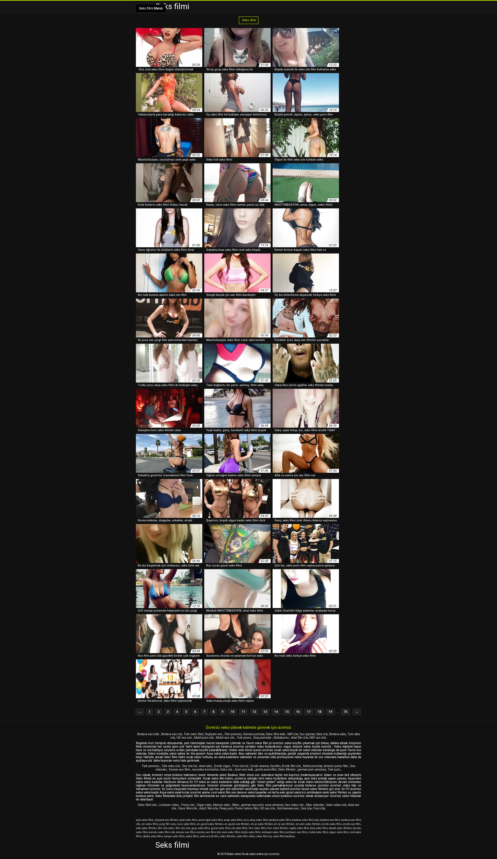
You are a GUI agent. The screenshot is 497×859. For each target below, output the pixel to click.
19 (330, 712)
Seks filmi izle (147, 805)
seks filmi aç (264, 836)
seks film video (246, 836)
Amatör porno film (336, 766)
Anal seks (206, 766)
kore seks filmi (231, 832)
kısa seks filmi (319, 828)
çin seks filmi (150, 824)
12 (254, 712)
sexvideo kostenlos (205, 769)
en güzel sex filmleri (236, 824)
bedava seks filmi (280, 819)
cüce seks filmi (186, 824)
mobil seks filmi (318, 832)
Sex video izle (294, 805)
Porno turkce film (246, 808)
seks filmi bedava (284, 836)
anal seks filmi (188, 819)
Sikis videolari (315, 805)
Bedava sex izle (171, 734)
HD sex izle (184, 737)
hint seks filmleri (277, 828)
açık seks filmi (144, 819)
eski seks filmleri (146, 828)
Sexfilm (275, 766)
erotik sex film (352, 824)
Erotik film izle (292, 766)
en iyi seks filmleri (262, 824)
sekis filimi (192, 836)
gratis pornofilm (266, 769)
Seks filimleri (287, 769)
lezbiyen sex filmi (296, 832)
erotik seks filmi (331, 824)
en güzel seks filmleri (210, 824)
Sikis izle (322, 734)
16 (298, 712)
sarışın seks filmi (174, 836)
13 (265, 712)
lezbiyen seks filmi (273, 832)
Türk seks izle (171, 766)
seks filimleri (227, 836)
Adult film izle (208, 808)
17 (308, 712)
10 (232, 712)
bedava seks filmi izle (305, 819)
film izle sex (183, 828)
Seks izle (226, 769)
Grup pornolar (262, 737)
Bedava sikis (337, 734)
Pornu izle (188, 805)
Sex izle (306, 808)
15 (287, 712)
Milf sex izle (317, 737)
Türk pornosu (151, 766)
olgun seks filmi (338, 832)
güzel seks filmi (220, 828)
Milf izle (292, 734)
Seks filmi (248, 20)
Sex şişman (307, 734)
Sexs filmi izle (188, 808)
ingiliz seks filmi (299, 828)
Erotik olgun (222, 766)
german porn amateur (311, 769)
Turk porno (244, 737)
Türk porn (334, 769)
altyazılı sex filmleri (166, 819)
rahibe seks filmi (152, 836)
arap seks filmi (233, 819)
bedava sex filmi (330, 819)
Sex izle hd (190, 766)
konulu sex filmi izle (209, 832)
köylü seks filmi (250, 832)
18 (319, 712)
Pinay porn (226, 808)
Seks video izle (336, 805)
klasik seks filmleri (340, 828)
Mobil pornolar (312, 766)
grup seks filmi (200, 828)
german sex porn (252, 805)
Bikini (236, 805)
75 (345, 712)
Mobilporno (282, 737)
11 (243, 712)
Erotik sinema (259, 766)
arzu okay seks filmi (255, 819)
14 (276, 712)
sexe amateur (274, 805)
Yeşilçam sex (214, 734)
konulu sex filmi (185, 832)
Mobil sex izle (225, 737)
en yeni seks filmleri (308, 824)
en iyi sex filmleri (284, 824)
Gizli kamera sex (288, 808)
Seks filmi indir (276, 734)
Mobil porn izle (204, 737)
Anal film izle (299, 737)
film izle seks (166, 828)
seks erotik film (209, 836)
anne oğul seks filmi (210, 819)
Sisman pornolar (253, 734)
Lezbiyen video (169, 805)
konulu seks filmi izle (162, 832)
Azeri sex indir (244, 769)
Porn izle (319, 808)
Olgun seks (204, 805)
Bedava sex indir (148, 734)
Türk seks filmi (193, 734)
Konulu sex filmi (180, 769)
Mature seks (222, 805)
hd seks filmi (239, 828)
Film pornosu (233, 734)
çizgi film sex (167, 824)
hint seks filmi (257, 828)
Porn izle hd (240, 766)
